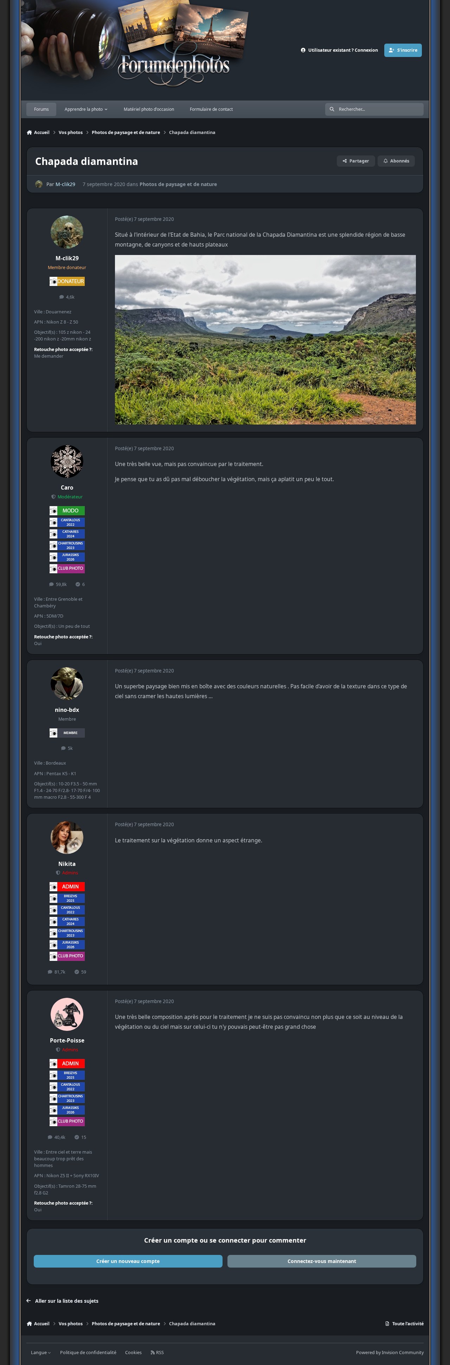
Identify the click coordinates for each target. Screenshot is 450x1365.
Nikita (67, 864)
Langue (39, 1353)
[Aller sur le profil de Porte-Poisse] (67, 1014)
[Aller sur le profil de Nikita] (67, 837)
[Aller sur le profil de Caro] (67, 461)
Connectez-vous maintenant (322, 1261)
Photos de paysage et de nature (178, 184)
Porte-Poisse (67, 1040)
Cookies (133, 1353)
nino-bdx (67, 710)
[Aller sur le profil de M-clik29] (39, 184)
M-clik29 (65, 184)
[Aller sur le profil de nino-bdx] (67, 683)
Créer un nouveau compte (128, 1261)
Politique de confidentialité (88, 1353)
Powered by (390, 1353)
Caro (67, 487)
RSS (159, 1353)
